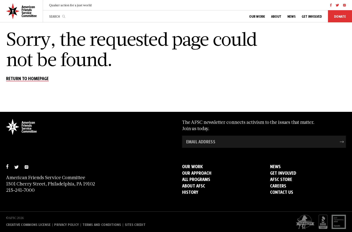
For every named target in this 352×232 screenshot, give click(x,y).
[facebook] (331, 5)
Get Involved (283, 173)
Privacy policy (66, 225)
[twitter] (337, 5)
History (190, 192)
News (275, 166)
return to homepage (27, 78)
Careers (278, 185)
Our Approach (197, 173)
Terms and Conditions (101, 225)
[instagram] (344, 5)
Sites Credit (135, 225)
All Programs (196, 179)
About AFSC (193, 185)
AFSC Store (281, 179)
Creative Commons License (28, 225)
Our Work (192, 166)
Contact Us (281, 192)
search (63, 16)
